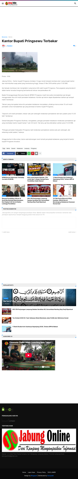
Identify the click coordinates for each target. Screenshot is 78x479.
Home (24, 472)
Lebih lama (71, 232)
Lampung (26, 148)
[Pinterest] (32, 153)
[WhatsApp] (29, 153)
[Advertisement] (39, 22)
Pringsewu (34, 148)
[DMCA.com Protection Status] (7, 411)
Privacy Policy (41, 472)
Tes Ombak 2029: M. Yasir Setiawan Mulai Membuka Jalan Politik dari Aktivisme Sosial (40, 318)
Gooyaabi (50, 475)
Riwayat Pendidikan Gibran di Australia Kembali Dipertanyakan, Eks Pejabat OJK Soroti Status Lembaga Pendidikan (12, 201)
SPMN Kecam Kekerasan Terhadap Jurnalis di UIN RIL (13, 178)
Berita (10, 37)
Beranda (4, 37)
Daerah (13, 148)
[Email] (36, 153)
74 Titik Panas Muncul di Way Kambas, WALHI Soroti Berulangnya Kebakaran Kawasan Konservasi (64, 201)
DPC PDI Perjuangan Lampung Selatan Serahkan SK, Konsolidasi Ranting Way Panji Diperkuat (38, 200)
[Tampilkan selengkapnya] (40, 153)
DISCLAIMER (52, 472)
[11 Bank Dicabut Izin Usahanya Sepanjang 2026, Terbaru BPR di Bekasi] (6, 329)
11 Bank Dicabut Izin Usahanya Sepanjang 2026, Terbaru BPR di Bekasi (63, 179)
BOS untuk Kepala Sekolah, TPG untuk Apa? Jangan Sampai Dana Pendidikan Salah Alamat (38, 179)
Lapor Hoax (31, 472)
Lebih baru (6, 232)
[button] (2, 3)
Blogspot (34, 475)
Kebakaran (20, 148)
